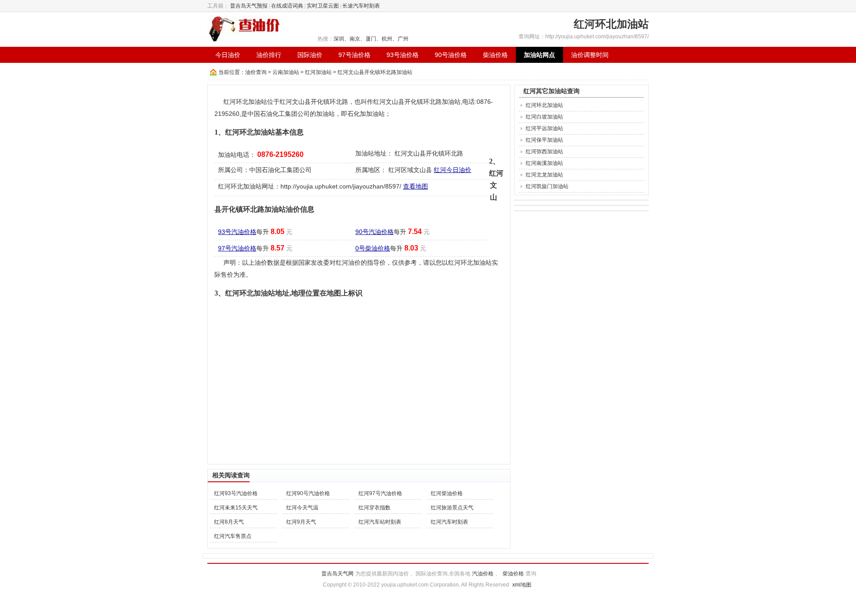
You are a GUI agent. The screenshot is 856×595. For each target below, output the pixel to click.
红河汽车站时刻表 (379, 522)
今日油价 (227, 54)
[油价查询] (244, 28)
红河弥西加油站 (544, 151)
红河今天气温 (302, 508)
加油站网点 (539, 54)
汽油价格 (483, 573)
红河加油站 (318, 72)
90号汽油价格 (374, 231)
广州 (403, 39)
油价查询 (256, 72)
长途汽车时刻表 (361, 6)
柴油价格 (495, 54)
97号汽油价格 (237, 248)
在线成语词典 (287, 6)
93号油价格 (403, 54)
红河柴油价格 (447, 493)
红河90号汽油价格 (308, 493)
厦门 (371, 39)
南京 (355, 39)
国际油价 (309, 54)
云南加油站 (285, 72)
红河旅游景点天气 (452, 508)
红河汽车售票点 (232, 536)
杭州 (387, 39)
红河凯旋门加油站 (547, 186)
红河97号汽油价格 (380, 493)
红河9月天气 (301, 522)
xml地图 (521, 585)
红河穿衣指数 (374, 508)
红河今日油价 (452, 169)
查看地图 (415, 186)
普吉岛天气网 (337, 573)
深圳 (338, 39)
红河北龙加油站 (544, 175)
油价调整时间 (590, 54)
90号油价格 (451, 54)
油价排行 (268, 54)
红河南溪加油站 (544, 163)
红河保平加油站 (544, 140)
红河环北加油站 (544, 105)
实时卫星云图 (323, 6)
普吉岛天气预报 (249, 6)
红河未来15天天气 (236, 508)
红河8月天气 (229, 522)
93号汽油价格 (237, 231)
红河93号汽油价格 (236, 493)
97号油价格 (354, 54)
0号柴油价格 (372, 248)
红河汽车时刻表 (449, 522)
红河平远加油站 (544, 128)
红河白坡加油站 (544, 117)
